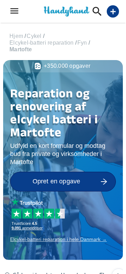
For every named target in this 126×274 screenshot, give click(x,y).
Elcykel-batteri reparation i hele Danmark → (58, 239)
